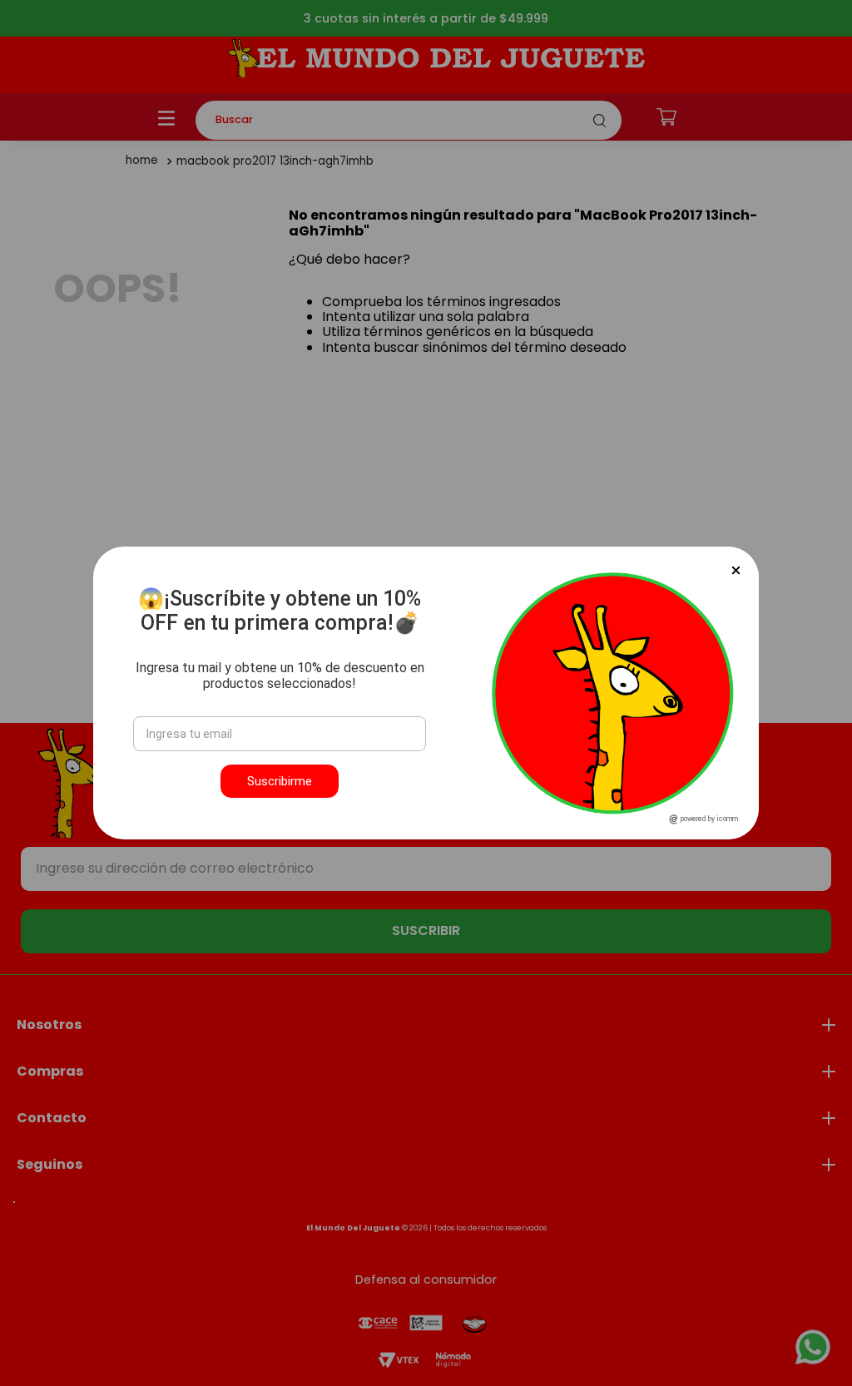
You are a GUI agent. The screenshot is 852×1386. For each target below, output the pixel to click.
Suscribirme (279, 781)
